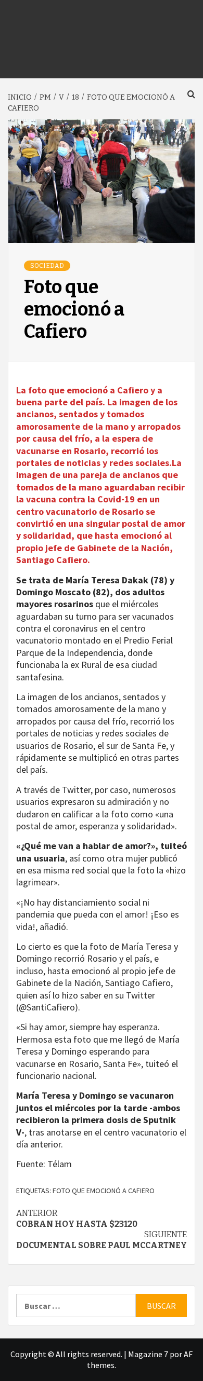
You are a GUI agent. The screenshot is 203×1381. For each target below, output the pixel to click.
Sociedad (47, 265)
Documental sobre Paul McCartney (101, 1239)
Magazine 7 (148, 1354)
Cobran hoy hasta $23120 (76, 1218)
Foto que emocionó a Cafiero (104, 1190)
